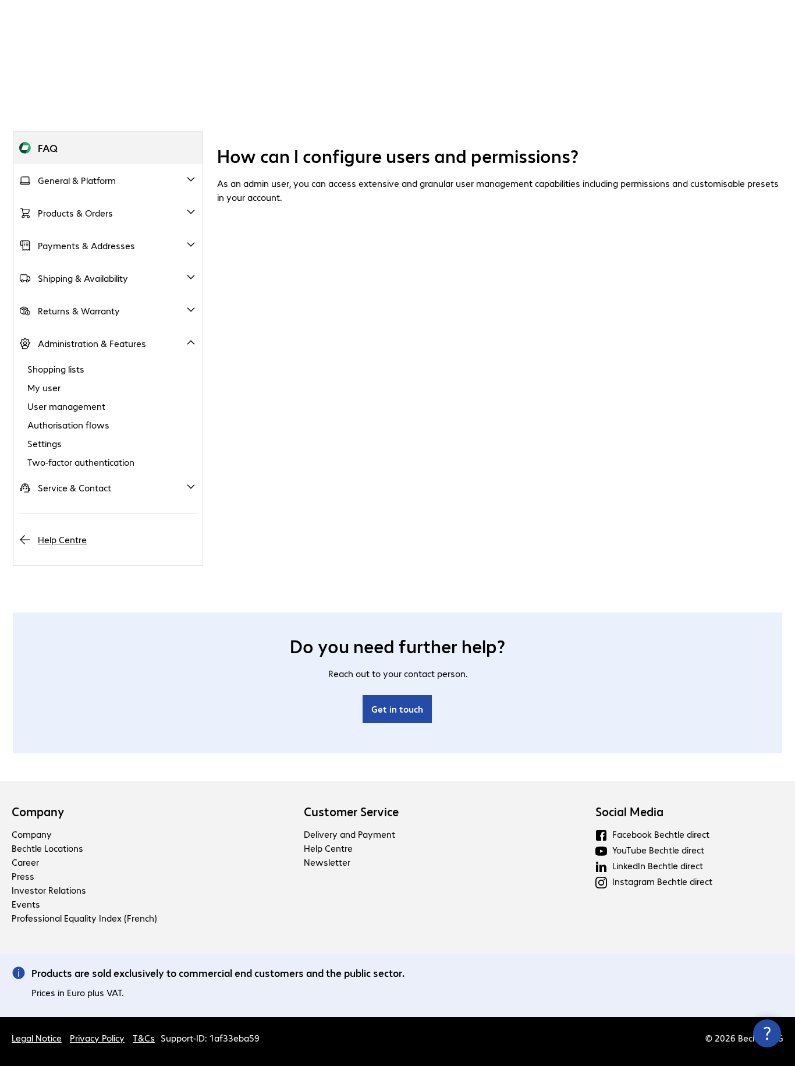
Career (25, 862)
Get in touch (397, 709)
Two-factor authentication (80, 462)
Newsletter (327, 862)
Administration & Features (92, 343)
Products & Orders (75, 213)
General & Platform (77, 180)
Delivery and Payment (349, 834)
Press (23, 876)
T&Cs (144, 1038)
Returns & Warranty (79, 310)
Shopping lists (55, 369)
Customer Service (351, 812)
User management (66, 406)
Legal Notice (37, 1038)
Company (38, 812)
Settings (44, 443)
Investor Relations (49, 890)
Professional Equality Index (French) (84, 918)
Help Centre (62, 539)
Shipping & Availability (83, 278)
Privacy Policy (97, 1038)
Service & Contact (74, 487)
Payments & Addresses (86, 245)
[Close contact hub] (767, 1033)
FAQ (48, 147)
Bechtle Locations (47, 848)
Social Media (629, 812)
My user (44, 387)
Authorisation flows (68, 425)
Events (26, 904)
